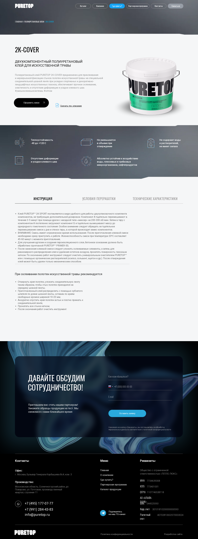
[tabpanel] (99, 274)
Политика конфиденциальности (116, 534)
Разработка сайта (173, 534)
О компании (106, 475)
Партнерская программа (113, 484)
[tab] (43, 199)
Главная (104, 470)
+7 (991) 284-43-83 (39, 509)
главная (19, 21)
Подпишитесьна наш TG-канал (117, 513)
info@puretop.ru (37, 515)
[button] (83, 6)
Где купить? (106, 479)
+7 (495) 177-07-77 (39, 503)
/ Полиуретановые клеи (33, 21)
